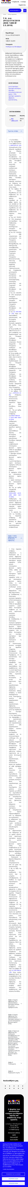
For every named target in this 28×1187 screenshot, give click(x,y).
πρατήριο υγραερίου (14, 96)
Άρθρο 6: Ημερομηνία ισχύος (14, 1072)
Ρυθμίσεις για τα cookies (13, 1174)
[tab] (15, 331)
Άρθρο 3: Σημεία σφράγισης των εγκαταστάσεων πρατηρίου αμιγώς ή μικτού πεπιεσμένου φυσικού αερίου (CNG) (14, 1019)
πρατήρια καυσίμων (14, 88)
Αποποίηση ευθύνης (14, 1133)
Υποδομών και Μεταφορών (14, 47)
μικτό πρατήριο (13, 86)
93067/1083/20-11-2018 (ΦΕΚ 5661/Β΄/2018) (15, 417)
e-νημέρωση (15, 2)
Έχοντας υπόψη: (13, 131)
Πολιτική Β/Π (14, 1137)
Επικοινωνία (14, 10)
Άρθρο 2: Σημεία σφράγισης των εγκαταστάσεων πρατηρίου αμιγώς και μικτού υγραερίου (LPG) (13, 1003)
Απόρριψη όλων (13, 1178)
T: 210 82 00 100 (14, 1128)
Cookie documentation (8, 1169)
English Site (22, 5)
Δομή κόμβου (14, 1139)
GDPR (14, 1135)
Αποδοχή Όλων (13, 1183)
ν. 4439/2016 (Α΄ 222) (15, 145)
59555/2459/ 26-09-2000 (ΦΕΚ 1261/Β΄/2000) (15, 495)
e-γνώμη (23, 2)
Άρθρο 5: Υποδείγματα (12, 1063)
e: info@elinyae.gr (14, 1129)
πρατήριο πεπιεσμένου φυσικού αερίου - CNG (15, 92)
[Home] (7, 2)
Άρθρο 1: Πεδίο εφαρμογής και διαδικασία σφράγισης (12, 538)
